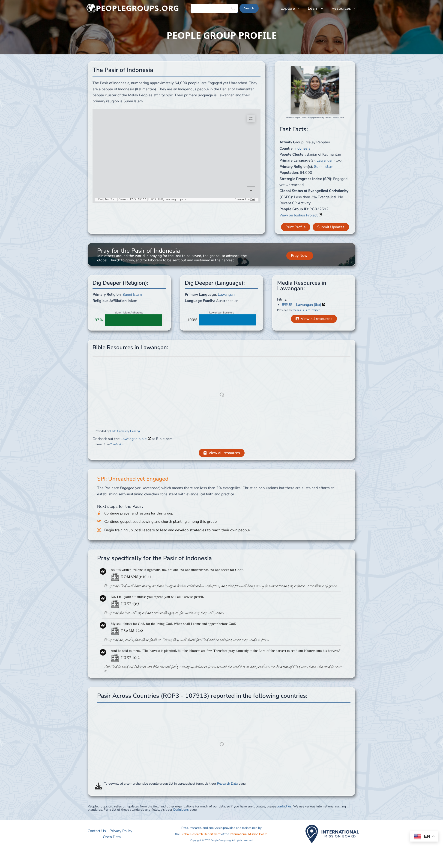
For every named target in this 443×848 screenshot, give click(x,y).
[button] (297, 8)
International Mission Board (248, 834)
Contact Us (97, 830)
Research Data (227, 783)
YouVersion (117, 444)
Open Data (112, 836)
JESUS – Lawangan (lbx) (302, 304)
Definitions (181, 809)
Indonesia (302, 148)
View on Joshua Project (299, 215)
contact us (284, 806)
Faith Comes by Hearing (125, 431)
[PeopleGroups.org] (133, 8)
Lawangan (325, 160)
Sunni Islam (323, 166)
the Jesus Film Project (306, 310)
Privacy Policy (121, 830)
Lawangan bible (134, 438)
